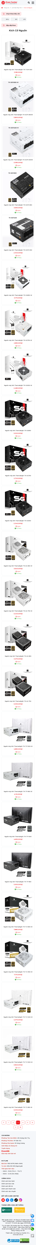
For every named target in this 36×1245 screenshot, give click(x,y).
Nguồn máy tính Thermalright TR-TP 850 (18, 881)
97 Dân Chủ (17, 1140)
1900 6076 (10, 1163)
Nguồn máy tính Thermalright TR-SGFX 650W (18, 160)
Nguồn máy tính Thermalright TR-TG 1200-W (18, 1017)
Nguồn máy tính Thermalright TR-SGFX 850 (18, 205)
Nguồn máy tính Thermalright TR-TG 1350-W (18, 972)
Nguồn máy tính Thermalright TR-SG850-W (18, 295)
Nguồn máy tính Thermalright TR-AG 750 (18, 701)
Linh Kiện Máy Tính (17, 7)
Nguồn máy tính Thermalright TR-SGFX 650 (18, 250)
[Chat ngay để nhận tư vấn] (32, 1220)
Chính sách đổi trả (7, 1186)
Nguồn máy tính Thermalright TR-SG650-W (18, 385)
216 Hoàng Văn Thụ (23, 1138)
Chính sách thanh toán (8, 1188)
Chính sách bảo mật (7, 1183)
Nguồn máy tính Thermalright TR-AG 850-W (18, 566)
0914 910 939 (11, 1166)
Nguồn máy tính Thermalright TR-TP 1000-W (18, 746)
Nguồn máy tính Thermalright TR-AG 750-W (18, 611)
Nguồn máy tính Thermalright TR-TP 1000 (18, 836)
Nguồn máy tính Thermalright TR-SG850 (18, 430)
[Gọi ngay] (32, 1229)
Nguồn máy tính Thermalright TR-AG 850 (18, 656)
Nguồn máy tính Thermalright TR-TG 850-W (18, 1107)
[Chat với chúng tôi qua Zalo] (32, 1224)
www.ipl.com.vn (18, 1234)
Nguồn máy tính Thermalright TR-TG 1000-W (18, 1062)
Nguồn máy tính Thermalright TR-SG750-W (18, 340)
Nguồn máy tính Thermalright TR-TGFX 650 (18, 69)
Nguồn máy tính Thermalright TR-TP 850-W (18, 791)
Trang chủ (6, 7)
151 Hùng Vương (20, 1143)
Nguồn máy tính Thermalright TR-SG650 (18, 520)
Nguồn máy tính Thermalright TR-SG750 (18, 475)
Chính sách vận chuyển (8, 1191)
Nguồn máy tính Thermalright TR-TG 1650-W (18, 927)
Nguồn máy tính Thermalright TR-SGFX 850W (18, 114)
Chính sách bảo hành (8, 1181)
